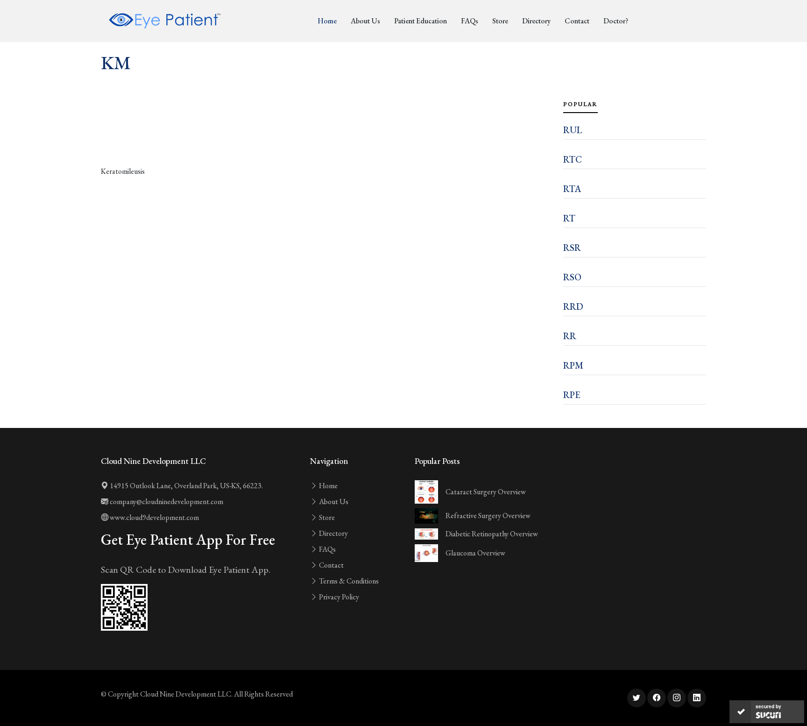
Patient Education (420, 21)
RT (569, 218)
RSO (572, 277)
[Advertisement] (326, 140)
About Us (365, 21)
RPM (573, 365)
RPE (571, 395)
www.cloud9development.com (153, 517)
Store (500, 21)
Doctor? (615, 21)
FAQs (469, 21)
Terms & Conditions (348, 581)
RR (569, 336)
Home (327, 21)
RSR (572, 248)
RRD (573, 306)
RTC (572, 159)
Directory (536, 21)
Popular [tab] (580, 104)
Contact (577, 21)
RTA (572, 189)
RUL (572, 130)
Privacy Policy (338, 597)
